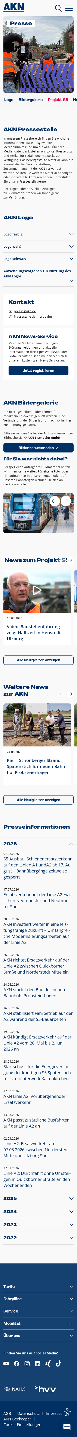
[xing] (48, 1363)
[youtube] (6, 1363)
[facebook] (16, 1363)
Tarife (9, 1286)
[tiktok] (58, 1363)
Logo (8, 99)
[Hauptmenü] (69, 8)
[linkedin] (37, 1363)
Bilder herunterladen (36, 448)
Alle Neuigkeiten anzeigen (38, 660)
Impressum (56, 1413)
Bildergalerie (31, 99)
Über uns (11, 1335)
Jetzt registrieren (38, 370)
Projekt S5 (58, 99)
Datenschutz (28, 1413)
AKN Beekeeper (17, 1419)
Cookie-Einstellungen (22, 1424)
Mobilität (12, 1323)
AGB (7, 1413)
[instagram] (27, 1363)
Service (10, 1311)
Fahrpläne (12, 1299)
